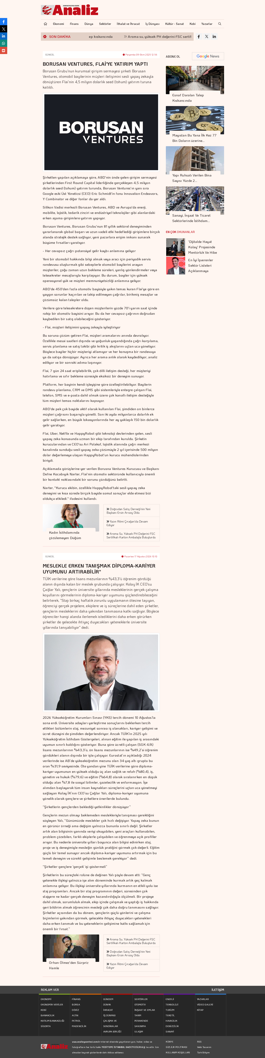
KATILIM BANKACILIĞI (52, 1020)
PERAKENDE (141, 1020)
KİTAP (200, 1009)
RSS (199, 1041)
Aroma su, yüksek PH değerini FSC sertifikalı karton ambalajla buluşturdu (162, 36)
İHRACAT (108, 1009)
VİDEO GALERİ (205, 1004)
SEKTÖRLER (141, 999)
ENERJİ (170, 999)
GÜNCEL (49, 54)
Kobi (193, 24)
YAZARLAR (203, 999)
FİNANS (76, 999)
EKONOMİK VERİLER (52, 1004)
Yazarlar (206, 24)
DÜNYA (107, 1004)
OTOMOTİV (140, 1004)
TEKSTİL (170, 1015)
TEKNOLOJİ (172, 1004)
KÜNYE (169, 1041)
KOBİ (43, 1009)
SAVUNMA (140, 1026)
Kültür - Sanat (174, 24)
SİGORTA (46, 1026)
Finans (74, 24)
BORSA (76, 1004)
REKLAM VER (50, 990)
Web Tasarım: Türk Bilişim (204, 1049)
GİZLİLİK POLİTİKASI (176, 1047)
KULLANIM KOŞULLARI (178, 1052)
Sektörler (105, 24)
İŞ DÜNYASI (109, 1015)
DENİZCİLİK (172, 1026)
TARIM (137, 1015)
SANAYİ (170, 1031)
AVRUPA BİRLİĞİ (112, 1031)
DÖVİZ (75, 1009)
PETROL (76, 1020)
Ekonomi (58, 24)
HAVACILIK (171, 1020)
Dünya (89, 24)
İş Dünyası (152, 24)
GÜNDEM (108, 999)
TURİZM (170, 1009)
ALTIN (75, 1015)
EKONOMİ (46, 999)
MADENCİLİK (79, 1026)
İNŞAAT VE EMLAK (144, 1009)
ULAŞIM (138, 1031)
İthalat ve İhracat (128, 24)
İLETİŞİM (218, 990)
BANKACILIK (47, 1015)
